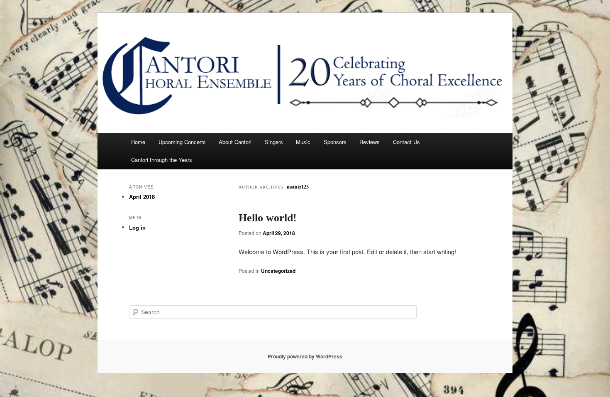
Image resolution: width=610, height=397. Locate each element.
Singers (274, 142)
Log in (137, 227)
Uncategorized (278, 270)
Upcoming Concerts (182, 142)
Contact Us (406, 142)
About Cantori (235, 142)
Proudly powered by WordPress (305, 356)
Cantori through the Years (161, 160)
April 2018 (142, 197)
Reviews (369, 142)
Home (138, 142)
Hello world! (268, 218)
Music (303, 142)
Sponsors (335, 142)
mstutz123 (298, 187)
